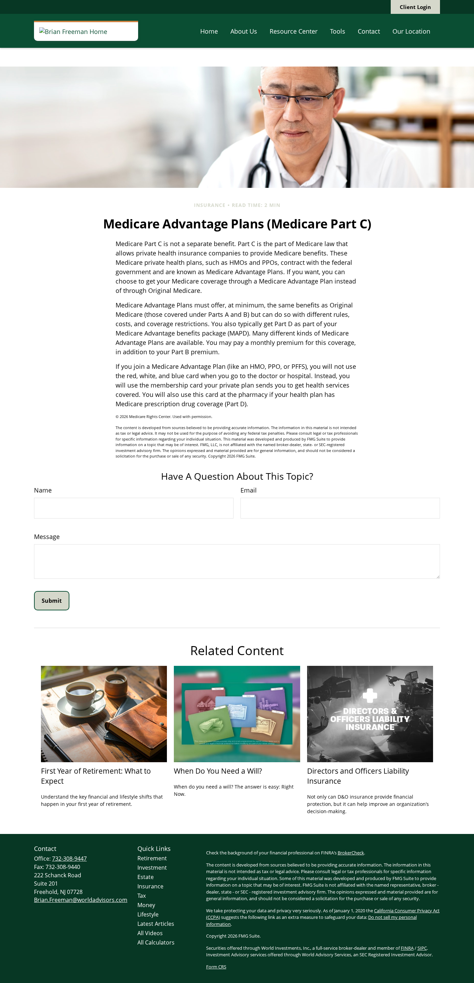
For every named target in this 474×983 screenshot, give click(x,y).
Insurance (150, 886)
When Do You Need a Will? (218, 771)
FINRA (407, 948)
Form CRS (216, 967)
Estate (145, 877)
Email (248, 490)
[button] (209, 31)
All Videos (150, 933)
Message (47, 536)
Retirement (152, 858)
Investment (152, 867)
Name (43, 490)
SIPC (422, 948)
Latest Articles (155, 924)
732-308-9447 (69, 858)
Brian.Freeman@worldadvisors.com (80, 900)
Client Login (415, 6)
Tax (141, 895)
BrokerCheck (351, 853)
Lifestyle (148, 914)
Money (146, 905)
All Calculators (156, 942)
